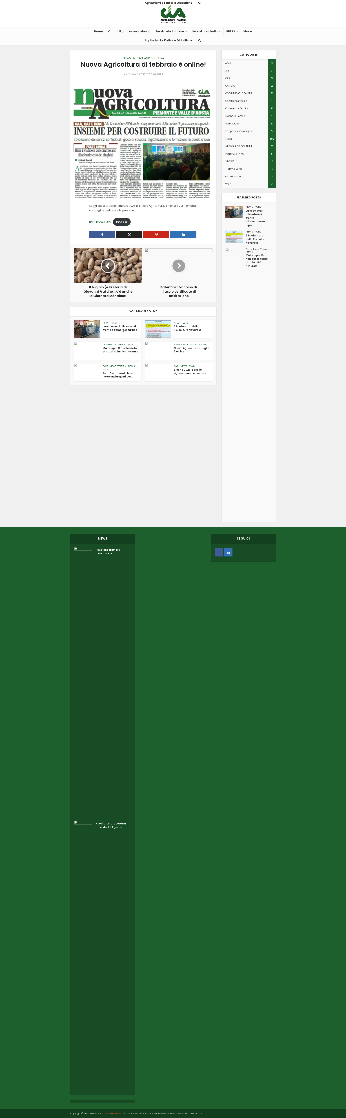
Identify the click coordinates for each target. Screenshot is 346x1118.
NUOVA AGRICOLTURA (148, 58)
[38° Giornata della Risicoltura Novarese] (235, 237)
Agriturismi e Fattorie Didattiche (168, 40)
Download (121, 221)
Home (98, 31)
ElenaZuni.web (113, 1113)
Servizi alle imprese (170, 31)
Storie (247, 31)
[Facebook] (219, 552)
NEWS (127, 58)
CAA (176, 366)
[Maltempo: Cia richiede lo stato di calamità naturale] (235, 383)
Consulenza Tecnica (114, 344)
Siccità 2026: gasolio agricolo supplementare (190, 371)
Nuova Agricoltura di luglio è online (191, 349)
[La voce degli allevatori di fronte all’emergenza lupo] (235, 212)
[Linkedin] (228, 552)
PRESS (230, 31)
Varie (114, 323)
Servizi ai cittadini (205, 31)
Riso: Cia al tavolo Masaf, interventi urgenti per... (119, 374)
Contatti (114, 31)
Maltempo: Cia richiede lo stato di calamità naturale (120, 349)
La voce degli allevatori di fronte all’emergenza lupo (120, 328)
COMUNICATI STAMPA (114, 366)
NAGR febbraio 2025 (100, 221)
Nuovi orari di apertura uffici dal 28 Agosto (111, 825)
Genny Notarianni (152, 73)
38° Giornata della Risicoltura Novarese (187, 328)
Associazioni (138, 31)
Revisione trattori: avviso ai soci (108, 551)
